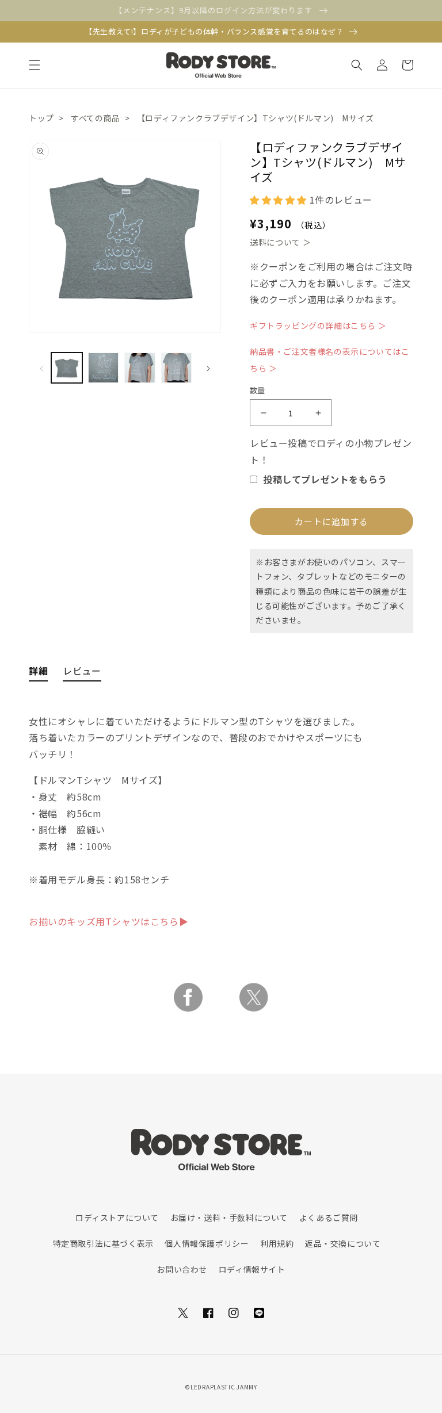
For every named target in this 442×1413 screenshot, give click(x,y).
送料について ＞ (280, 242)
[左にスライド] (41, 367)
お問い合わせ (182, 1269)
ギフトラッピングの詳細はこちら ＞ (318, 325)
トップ (41, 118)
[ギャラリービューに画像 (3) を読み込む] (139, 368)
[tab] (38, 661)
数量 (257, 390)
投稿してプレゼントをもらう (325, 479)
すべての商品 (95, 118)
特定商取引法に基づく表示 (103, 1243)
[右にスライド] (208, 367)
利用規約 (277, 1243)
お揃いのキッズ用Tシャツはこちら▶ (108, 921)
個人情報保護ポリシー (207, 1243)
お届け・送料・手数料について (229, 1217)
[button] (34, 65)
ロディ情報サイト (252, 1269)
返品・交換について (342, 1243)
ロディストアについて (117, 1217)
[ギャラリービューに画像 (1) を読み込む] (66, 368)
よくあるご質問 (328, 1217)
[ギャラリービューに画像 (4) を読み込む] (176, 368)
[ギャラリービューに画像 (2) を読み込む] (103, 368)
